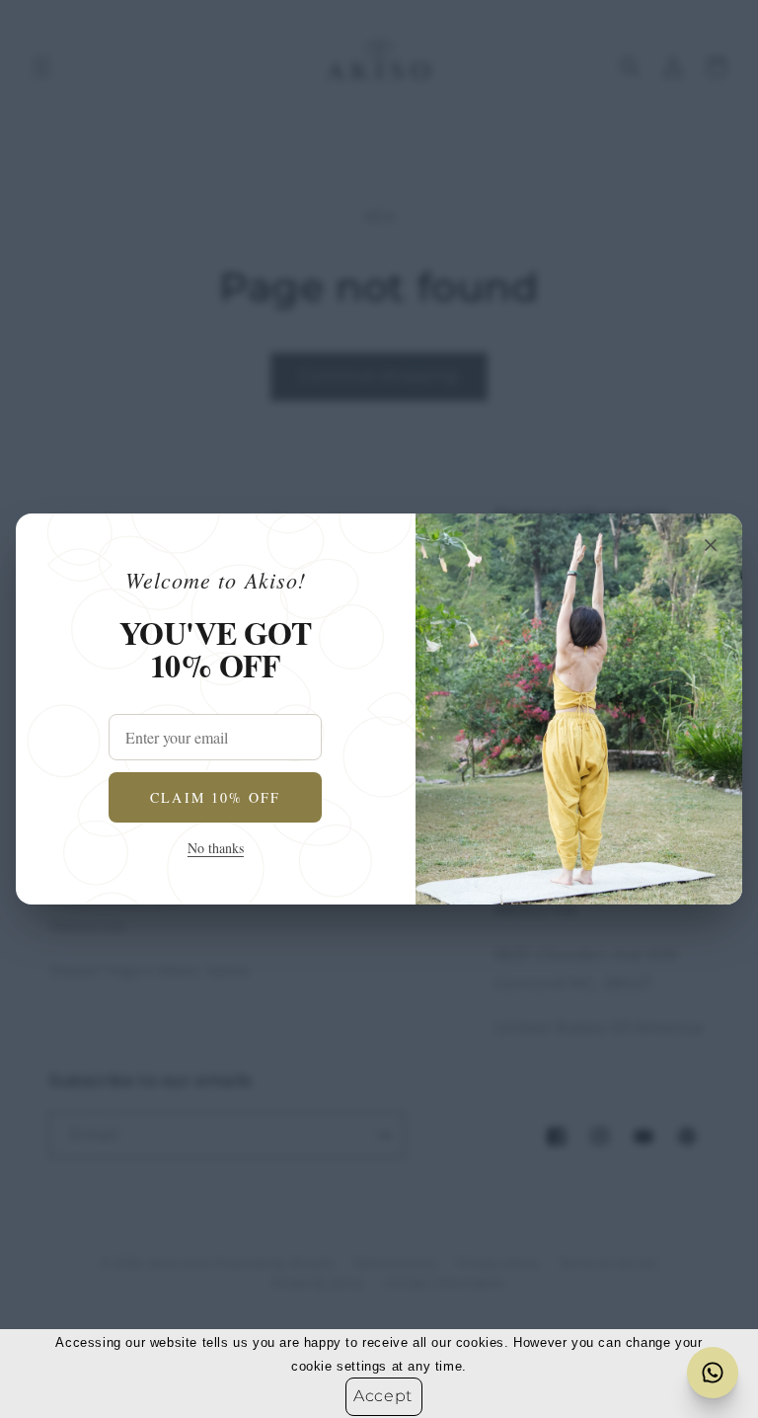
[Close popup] (710, 545)
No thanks (216, 847)
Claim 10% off (215, 797)
